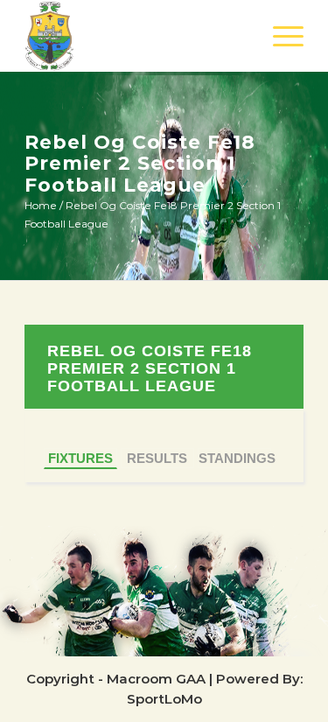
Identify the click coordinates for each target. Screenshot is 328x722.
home (40, 205)
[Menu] (279, 36)
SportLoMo (164, 698)
